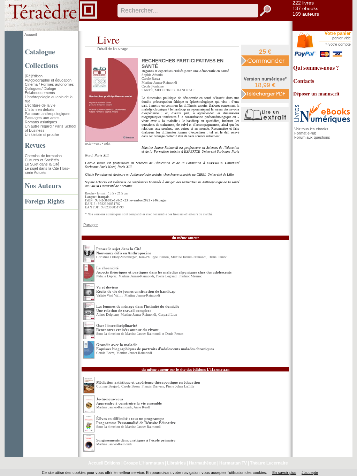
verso (97, 143)
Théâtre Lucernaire (269, 463)
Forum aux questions (312, 137)
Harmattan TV (233, 463)
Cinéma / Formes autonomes (49, 84)
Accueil (30, 34)
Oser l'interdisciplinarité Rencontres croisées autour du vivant (127, 327)
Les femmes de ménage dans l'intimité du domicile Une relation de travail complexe (137, 308)
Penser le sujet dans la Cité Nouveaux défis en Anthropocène (123, 251)
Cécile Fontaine (153, 86)
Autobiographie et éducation (48, 80)
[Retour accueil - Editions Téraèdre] (51, 29)
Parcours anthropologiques (47, 114)
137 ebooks (305, 8)
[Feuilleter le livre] (265, 120)
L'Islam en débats (39, 109)
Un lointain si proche (42, 134)
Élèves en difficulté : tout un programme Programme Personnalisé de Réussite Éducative (136, 420)
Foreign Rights (44, 201)
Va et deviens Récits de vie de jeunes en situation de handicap (135, 289)
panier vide (341, 38)
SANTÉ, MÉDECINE (157, 90)
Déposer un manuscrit (316, 93)
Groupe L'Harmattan (143, 463)
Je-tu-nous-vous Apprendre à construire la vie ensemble (129, 401)
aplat (107, 143)
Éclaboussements (40, 93)
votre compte (339, 44)
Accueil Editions (104, 463)
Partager (90, 225)
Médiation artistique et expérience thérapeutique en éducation (148, 382)
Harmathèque (202, 463)
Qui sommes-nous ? (316, 67)
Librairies (176, 463)
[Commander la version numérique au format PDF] (265, 94)
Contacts (303, 81)
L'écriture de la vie (40, 105)
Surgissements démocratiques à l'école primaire (135, 440)
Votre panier (338, 33)
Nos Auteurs (43, 186)
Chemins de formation (43, 156)
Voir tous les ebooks (311, 129)
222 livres (303, 3)
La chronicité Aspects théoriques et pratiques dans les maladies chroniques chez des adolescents (163, 270)
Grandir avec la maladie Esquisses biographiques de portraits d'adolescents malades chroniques (155, 347)
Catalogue (40, 52)
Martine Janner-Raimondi (159, 82)
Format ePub (305, 133)
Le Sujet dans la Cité (42, 164)
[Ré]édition (34, 76)
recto (88, 143)
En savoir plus (284, 472)
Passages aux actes (42, 118)
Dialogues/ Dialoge (40, 88)
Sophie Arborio (152, 75)
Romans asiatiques (41, 122)
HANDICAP (186, 90)
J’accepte (310, 472)
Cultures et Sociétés (42, 160)
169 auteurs (306, 14)
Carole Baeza (151, 78)
